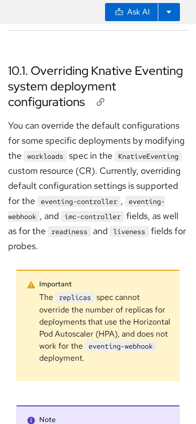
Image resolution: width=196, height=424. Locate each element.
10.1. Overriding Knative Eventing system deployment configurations (95, 86)
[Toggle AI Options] (169, 12)
